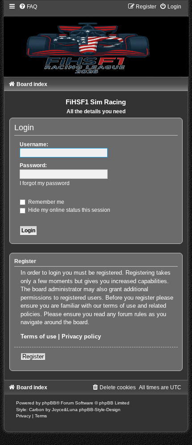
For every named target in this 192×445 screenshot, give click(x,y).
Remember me (45, 202)
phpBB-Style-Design (100, 409)
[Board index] (96, 40)
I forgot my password (45, 183)
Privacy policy (81, 336)
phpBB (49, 402)
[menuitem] (28, 7)
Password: (33, 165)
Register (33, 356)
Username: (34, 144)
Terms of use (38, 336)
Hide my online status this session (68, 210)
